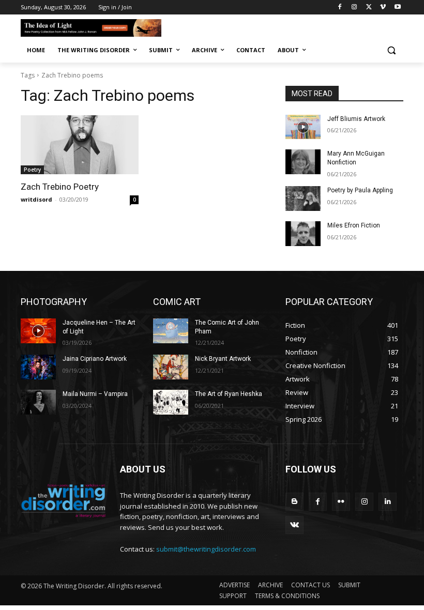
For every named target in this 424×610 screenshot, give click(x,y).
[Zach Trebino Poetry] (80, 144)
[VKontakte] (294, 525)
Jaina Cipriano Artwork (95, 358)
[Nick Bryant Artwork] (170, 367)
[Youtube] (397, 7)
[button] (391, 50)
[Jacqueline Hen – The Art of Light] (38, 330)
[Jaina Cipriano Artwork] (38, 367)
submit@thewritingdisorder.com (206, 549)
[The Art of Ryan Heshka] (170, 402)
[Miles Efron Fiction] (303, 233)
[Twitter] (369, 7)
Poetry (32, 169)
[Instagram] (354, 7)
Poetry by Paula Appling (360, 190)
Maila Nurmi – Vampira (95, 394)
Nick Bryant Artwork (223, 358)
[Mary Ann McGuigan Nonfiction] (303, 161)
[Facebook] (340, 7)
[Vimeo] (383, 7)
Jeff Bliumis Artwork (356, 119)
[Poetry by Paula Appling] (303, 198)
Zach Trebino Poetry (60, 186)
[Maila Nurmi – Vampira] (38, 402)
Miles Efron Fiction (353, 225)
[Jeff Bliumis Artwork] (303, 127)
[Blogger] (294, 502)
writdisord (36, 199)
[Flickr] (341, 502)
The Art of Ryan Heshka (228, 394)
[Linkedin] (387, 502)
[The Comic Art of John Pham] (170, 330)
